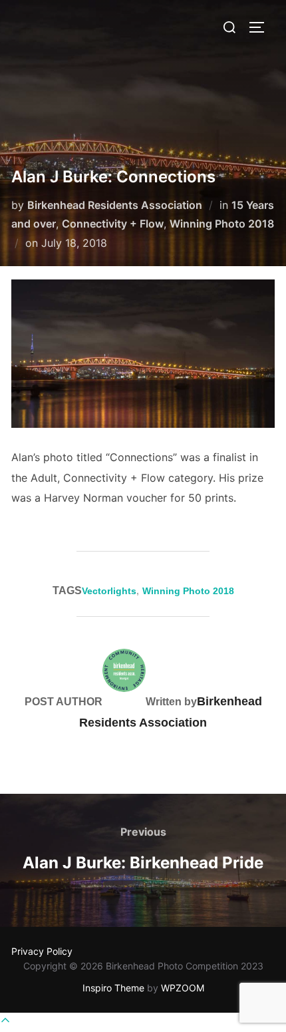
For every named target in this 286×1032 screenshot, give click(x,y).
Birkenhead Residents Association (114, 205)
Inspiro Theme (113, 987)
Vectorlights (109, 591)
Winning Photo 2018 (222, 223)
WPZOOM (182, 987)
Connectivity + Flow (113, 223)
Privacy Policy (41, 951)
